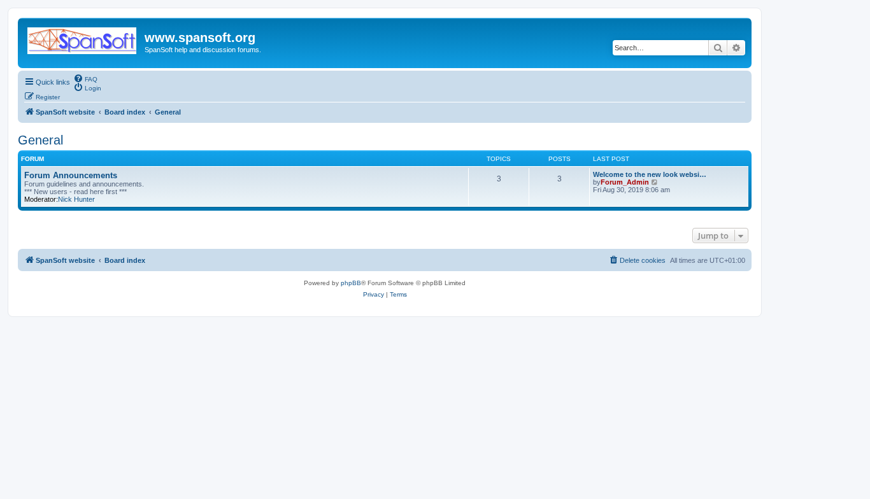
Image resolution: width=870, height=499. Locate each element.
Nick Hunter (76, 199)
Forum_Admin (625, 182)
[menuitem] (85, 78)
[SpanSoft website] (83, 38)
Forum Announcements (70, 175)
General (40, 140)
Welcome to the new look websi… (649, 174)
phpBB (351, 282)
